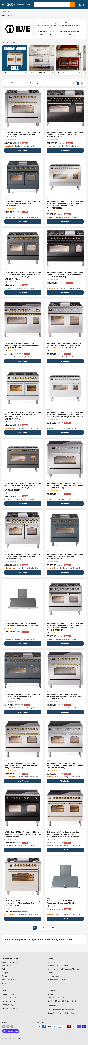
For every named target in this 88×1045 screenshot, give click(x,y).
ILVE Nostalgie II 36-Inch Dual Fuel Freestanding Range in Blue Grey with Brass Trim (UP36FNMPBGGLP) (65, 557)
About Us (51, 962)
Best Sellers (6, 966)
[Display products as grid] (78, 83)
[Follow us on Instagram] (7, 1026)
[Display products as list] (82, 83)
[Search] (72, 4)
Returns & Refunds (9, 998)
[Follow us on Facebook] (3, 1026)
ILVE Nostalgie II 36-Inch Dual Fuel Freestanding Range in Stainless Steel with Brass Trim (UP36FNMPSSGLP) (22, 135)
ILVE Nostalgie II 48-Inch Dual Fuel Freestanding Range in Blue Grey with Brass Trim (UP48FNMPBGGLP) (22, 697)
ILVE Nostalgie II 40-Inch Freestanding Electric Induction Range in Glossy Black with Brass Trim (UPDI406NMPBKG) (22, 834)
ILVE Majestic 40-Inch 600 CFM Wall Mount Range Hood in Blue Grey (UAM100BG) (63, 902)
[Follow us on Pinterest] (11, 1026)
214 (52, 928)
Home (4, 12)
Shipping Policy (8, 994)
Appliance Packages (10, 962)
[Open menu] (3, 4)
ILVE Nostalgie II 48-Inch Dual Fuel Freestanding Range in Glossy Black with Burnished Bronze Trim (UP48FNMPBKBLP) (65, 275)
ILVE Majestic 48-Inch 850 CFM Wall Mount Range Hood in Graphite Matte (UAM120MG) (21, 624)
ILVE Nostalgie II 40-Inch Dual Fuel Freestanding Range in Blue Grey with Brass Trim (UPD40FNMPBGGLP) (22, 203)
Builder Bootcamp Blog (56, 979)
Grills (4, 983)
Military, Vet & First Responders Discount (63, 969)
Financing (51, 973)
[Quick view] (40, 90)
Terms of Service (8, 1001)
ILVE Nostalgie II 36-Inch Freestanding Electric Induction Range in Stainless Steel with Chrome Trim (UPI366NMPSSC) (65, 485)
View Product (23, 150)
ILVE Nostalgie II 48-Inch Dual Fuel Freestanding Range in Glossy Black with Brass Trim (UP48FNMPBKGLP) (65, 135)
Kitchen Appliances (9, 979)
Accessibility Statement (11, 1008)
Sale (4, 969)
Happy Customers (54, 976)
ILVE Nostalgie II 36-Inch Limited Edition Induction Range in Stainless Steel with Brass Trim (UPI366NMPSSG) (64, 697)
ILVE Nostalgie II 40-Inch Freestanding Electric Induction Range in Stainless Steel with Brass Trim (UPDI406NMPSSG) (21, 765)
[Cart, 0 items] (84, 4)
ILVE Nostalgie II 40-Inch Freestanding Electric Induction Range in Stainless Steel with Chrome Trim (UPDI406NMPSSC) (65, 765)
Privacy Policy (7, 1005)
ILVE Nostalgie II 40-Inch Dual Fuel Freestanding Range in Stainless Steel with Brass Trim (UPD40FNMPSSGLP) (22, 557)
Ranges (5, 973)
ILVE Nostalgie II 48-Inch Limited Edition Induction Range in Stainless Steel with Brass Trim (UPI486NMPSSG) (21, 346)
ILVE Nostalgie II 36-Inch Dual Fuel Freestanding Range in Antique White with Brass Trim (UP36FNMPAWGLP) (22, 903)
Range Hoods (7, 976)
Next (78, 928)
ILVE (9, 12)
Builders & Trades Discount (58, 966)
